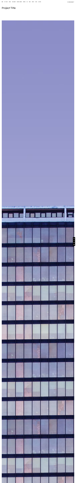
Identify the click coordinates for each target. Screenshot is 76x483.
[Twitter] (74, 244)
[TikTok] (74, 242)
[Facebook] (74, 240)
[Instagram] (74, 238)
